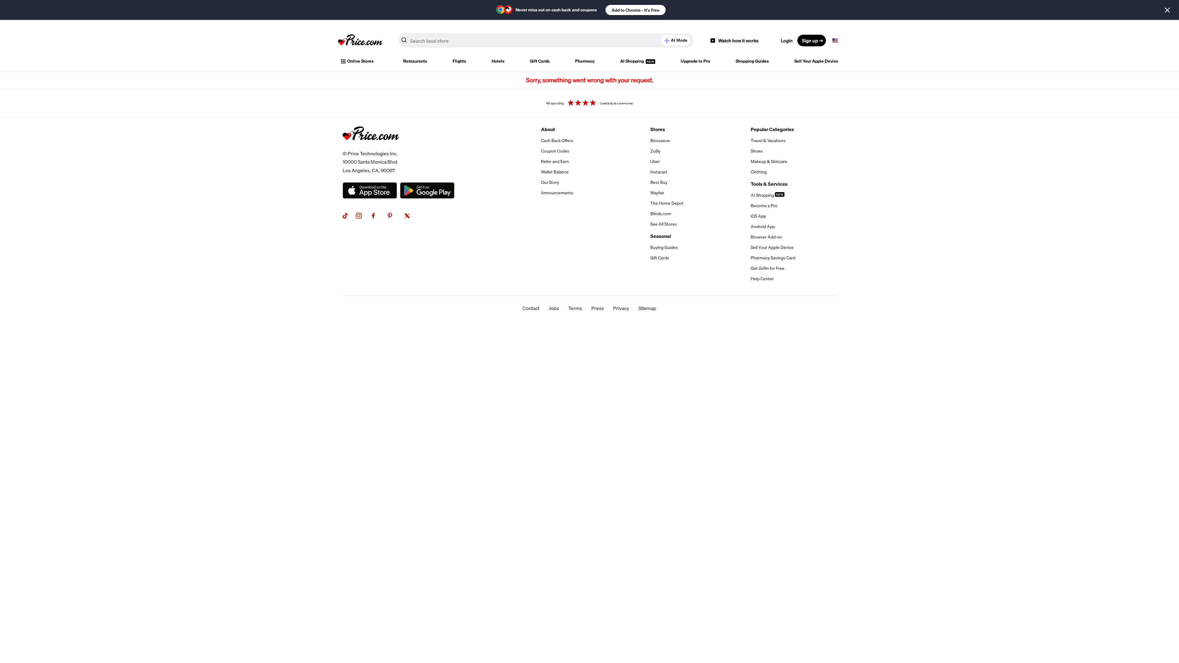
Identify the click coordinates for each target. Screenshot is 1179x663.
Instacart (658, 172)
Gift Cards (540, 61)
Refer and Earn (555, 161)
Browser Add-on (766, 237)
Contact (531, 308)
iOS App (758, 216)
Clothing (759, 172)
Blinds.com (660, 213)
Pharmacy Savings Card (773, 257)
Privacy (621, 308)
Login (787, 40)
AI (679, 40)
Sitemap (647, 308)
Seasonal (660, 236)
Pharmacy (585, 61)
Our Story (550, 182)
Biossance (660, 140)
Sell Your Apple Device (816, 61)
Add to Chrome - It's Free (636, 10)
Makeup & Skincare (769, 161)
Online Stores (360, 61)
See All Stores (663, 224)
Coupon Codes (555, 151)
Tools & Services (769, 184)
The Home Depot (666, 203)
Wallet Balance (555, 172)
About (548, 129)
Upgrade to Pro (695, 61)
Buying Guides (664, 247)
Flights (459, 61)
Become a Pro (764, 205)
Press (597, 308)
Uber (655, 161)
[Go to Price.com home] (360, 40)
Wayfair (657, 192)
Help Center (762, 278)
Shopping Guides (752, 61)
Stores (657, 129)
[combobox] (546, 40)
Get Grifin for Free (767, 268)
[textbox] (835, 40)
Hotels (498, 61)
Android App (763, 226)
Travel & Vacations (768, 140)
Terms (575, 308)
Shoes (757, 151)
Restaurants (415, 61)
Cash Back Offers (557, 140)
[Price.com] (371, 147)
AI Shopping (632, 61)
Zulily (655, 151)
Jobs (554, 308)
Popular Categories (772, 129)
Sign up (810, 40)
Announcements (557, 192)
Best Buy (658, 182)
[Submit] (404, 41)
